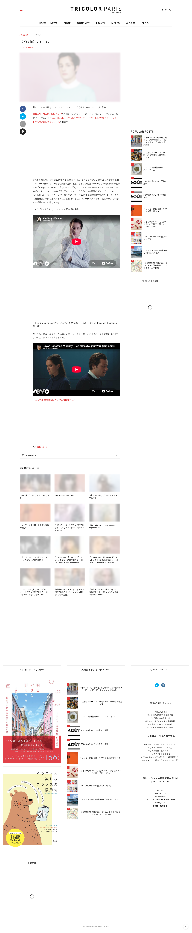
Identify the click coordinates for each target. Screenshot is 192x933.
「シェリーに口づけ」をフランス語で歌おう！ (155, 210)
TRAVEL (100, 23)
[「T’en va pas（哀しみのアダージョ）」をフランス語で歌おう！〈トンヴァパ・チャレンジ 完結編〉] (69, 545)
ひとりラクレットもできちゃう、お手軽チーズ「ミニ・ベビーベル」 (155, 224)
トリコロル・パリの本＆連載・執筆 (160, 799)
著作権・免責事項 (160, 806)
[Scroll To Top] (185, 926)
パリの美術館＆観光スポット (160, 751)
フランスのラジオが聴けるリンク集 (155, 238)
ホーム (160, 790)
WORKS (131, 23)
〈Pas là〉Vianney (34, 41)
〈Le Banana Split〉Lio (64, 496)
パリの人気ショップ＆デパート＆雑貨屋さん (160, 757)
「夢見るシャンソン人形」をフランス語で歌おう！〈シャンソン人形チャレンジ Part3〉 (103, 592)
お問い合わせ (160, 796)
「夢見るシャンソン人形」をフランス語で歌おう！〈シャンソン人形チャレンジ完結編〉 (69, 592)
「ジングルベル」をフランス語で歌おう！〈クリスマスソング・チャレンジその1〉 (69, 528)
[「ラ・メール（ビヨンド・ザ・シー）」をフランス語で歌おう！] (35, 545)
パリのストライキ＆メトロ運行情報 (160, 721)
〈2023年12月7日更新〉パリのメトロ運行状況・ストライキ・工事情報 (155, 265)
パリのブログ (24, 35)
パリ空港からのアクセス (160, 718)
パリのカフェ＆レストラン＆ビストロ (160, 744)
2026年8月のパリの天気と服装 (155, 196)
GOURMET (83, 23)
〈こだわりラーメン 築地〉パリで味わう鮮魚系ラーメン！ (155, 155)
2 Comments (31, 455)
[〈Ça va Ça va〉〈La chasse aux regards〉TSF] (104, 513)
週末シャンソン (42, 447)
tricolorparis (27, 47)
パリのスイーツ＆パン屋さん (160, 747)
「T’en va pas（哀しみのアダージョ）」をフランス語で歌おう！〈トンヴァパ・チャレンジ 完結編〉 (69, 560)
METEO (115, 23)
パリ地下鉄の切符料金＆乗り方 (160, 715)
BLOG (145, 23)
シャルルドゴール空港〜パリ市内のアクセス (155, 252)
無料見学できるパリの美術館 (160, 724)
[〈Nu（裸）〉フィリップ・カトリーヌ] (35, 483)
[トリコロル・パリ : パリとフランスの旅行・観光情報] (96, 10)
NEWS (54, 23)
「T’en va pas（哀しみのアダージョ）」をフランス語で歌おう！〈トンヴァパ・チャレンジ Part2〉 (103, 560)
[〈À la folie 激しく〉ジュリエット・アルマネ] (104, 483)
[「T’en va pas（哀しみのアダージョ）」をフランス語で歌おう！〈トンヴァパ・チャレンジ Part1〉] (35, 577)
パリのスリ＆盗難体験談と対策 (160, 727)
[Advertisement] (76, 153)
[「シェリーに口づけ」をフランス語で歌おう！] (35, 513)
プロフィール (160, 793)
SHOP (67, 23)
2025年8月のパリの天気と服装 (155, 182)
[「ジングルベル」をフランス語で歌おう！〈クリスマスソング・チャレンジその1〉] (69, 513)
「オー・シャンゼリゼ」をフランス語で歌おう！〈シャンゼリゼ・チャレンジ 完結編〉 (155, 141)
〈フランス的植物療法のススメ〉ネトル (155, 169)
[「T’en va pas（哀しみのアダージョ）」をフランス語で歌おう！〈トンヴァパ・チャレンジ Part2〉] (104, 545)
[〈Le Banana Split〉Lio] (69, 483)
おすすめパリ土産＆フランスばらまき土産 (160, 760)
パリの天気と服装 (160, 712)
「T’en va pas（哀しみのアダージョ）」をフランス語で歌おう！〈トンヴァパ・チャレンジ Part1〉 (34, 592)
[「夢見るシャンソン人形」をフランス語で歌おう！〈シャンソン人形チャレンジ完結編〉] (69, 577)
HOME (42, 23)
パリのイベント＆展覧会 (160, 754)
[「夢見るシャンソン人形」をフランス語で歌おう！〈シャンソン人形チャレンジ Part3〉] (104, 577)
